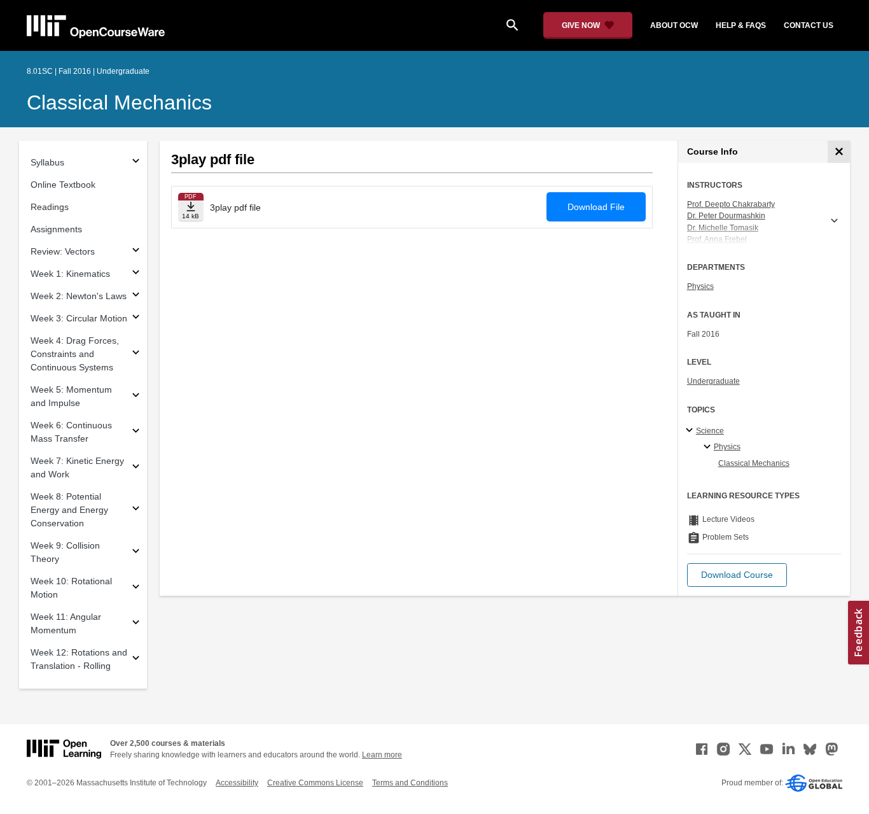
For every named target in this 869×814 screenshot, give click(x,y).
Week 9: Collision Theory (65, 552)
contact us (808, 25)
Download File (596, 207)
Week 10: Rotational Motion (71, 588)
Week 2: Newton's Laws (79, 296)
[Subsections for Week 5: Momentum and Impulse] (136, 396)
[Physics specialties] (709, 447)
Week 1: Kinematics (70, 274)
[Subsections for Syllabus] (136, 162)
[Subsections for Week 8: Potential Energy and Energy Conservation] (136, 510)
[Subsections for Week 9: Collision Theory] (136, 552)
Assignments (56, 229)
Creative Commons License (315, 782)
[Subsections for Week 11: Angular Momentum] (136, 624)
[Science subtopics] (691, 431)
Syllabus (47, 162)
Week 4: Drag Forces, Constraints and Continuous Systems (75, 353)
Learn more (382, 754)
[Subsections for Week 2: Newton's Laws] (136, 296)
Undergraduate (713, 381)
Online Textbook (63, 184)
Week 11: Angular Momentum (66, 623)
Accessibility (237, 782)
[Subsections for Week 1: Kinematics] (136, 274)
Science (710, 430)
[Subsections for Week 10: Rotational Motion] (136, 588)
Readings (50, 207)
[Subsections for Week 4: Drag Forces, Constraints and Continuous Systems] (136, 354)
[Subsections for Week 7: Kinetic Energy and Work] (136, 468)
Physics (700, 286)
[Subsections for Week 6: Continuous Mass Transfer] (136, 432)
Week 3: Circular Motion (79, 318)
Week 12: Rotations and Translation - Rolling (79, 659)
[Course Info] (839, 152)
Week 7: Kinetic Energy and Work (77, 467)
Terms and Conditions (410, 782)
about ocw (674, 25)
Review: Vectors (63, 251)
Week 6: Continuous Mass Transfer (71, 432)
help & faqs (741, 25)
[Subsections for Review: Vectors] (136, 251)
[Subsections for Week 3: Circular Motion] (136, 318)
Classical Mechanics (119, 102)
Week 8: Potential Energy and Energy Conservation (69, 509)
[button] (737, 575)
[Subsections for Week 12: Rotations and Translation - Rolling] (136, 659)
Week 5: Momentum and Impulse (71, 396)
